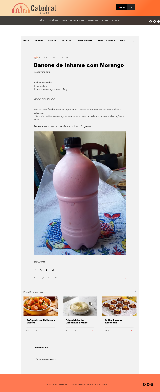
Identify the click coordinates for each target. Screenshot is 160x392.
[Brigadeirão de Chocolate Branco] (80, 306)
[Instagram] (158, 21)
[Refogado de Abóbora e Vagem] (41, 306)
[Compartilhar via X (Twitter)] (41, 270)
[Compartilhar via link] (53, 270)
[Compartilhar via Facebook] (35, 270)
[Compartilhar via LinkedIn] (47, 270)
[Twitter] (154, 21)
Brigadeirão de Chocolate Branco (77, 321)
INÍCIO (26, 41)
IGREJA (39, 41)
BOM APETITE (85, 41)
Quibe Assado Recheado (113, 321)
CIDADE (52, 41)
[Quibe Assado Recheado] (119, 306)
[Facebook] (150, 21)
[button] (133, 41)
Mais (122, 41)
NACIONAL (67, 41)
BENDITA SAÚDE (106, 41)
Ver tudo (133, 292)
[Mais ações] (124, 57)
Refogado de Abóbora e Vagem (40, 321)
